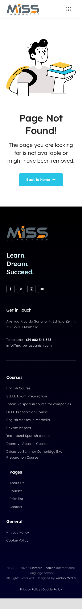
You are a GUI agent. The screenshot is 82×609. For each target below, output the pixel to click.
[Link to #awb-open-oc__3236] (68, 9)
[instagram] (31, 289)
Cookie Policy (52, 589)
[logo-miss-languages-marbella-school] (23, 5)
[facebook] (10, 289)
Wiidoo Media (66, 578)
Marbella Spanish (42, 568)
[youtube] (42, 289)
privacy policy (30, 589)
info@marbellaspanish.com (29, 345)
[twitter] (21, 289)
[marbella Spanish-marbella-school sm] (27, 228)
